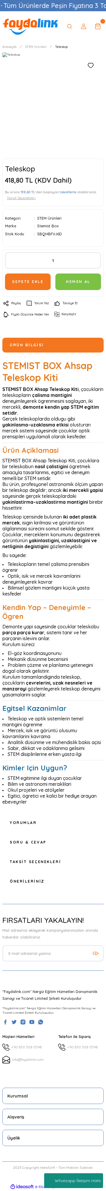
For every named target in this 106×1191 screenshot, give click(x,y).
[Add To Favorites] (90, 65)
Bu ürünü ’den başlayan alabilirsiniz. (51, 195)
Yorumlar (23, 822)
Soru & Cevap (28, 842)
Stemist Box (48, 225)
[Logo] (30, 26)
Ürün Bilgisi (27, 344)
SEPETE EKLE (27, 281)
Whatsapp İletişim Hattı (78, 1180)
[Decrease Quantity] (14, 260)
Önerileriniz (27, 881)
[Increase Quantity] (92, 260)
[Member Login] (84, 26)
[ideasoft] (22, 1187)
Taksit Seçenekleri (35, 861)
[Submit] (95, 953)
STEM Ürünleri (49, 218)
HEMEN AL (78, 281)
